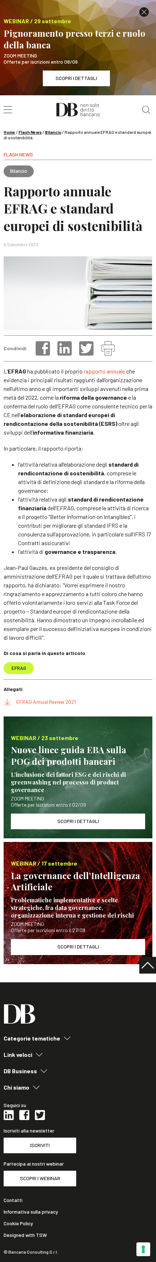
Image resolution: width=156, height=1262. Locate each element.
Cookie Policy (18, 1223)
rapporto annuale (104, 371)
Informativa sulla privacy (31, 1212)
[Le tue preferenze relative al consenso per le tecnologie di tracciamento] (143, 1249)
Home (9, 132)
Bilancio (53, 132)
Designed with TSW (25, 1235)
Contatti (13, 1200)
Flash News (30, 132)
